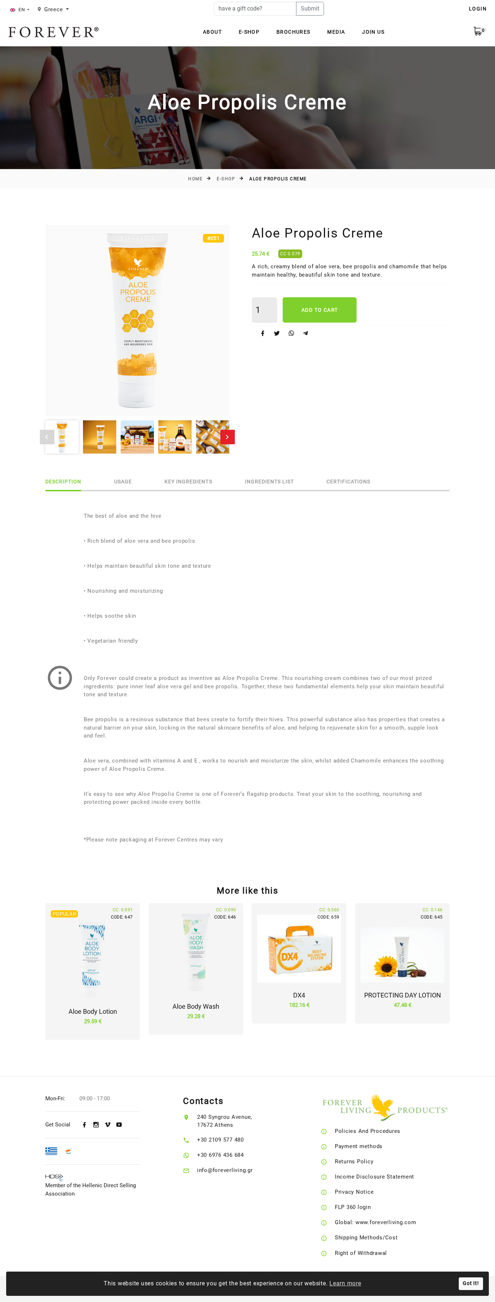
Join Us (373, 32)
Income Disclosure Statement (374, 1176)
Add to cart (319, 310)
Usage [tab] (123, 481)
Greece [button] (54, 9)
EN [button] (21, 9)
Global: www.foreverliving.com (375, 1222)
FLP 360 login (353, 1207)
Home (195, 178)
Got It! (471, 1283)
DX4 (299, 995)
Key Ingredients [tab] (188, 481)
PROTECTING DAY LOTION (402, 995)
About (212, 32)
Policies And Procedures (367, 1131)
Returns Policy (354, 1161)
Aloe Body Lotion (92, 1011)
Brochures (293, 32)
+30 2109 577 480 (220, 1140)
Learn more (345, 1283)
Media (336, 32)
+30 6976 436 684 (220, 1155)
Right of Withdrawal (361, 1253)
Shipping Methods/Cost (366, 1237)
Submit (310, 8)
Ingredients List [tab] (269, 481)
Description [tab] (63, 481)
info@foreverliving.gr (225, 1170)
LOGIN (478, 9)
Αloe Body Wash (195, 1006)
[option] (137, 320)
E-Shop (249, 32)
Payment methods (359, 1146)
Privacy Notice (354, 1192)
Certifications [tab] (348, 481)
